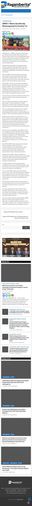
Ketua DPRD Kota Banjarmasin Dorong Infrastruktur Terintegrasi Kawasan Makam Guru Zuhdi (15, 468)
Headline (7, 283)
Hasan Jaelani (16, 28)
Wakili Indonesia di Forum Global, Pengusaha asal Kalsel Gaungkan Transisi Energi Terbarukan (15, 287)
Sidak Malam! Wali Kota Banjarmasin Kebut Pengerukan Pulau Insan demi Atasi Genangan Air (15, 382)
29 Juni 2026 (12, 329)
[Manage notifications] (28, 502)
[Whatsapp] (9, 33)
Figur (3, 283)
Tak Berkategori (6, 21)
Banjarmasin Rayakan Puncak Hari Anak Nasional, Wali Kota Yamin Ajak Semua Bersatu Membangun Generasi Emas (14, 439)
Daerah (18, 347)
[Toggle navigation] (4, 11)
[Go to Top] (29, 499)
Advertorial (6, 463)
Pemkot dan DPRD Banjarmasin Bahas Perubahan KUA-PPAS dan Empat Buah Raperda (14, 411)
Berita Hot (5, 262)
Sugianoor (10, 291)
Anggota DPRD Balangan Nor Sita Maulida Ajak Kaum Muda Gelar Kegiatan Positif (15, 217)
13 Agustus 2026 (6, 386)
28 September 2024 (7, 28)
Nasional (12, 283)
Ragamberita (19, 314)
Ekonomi (19, 319)
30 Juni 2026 (12, 314)
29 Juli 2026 (5, 472)
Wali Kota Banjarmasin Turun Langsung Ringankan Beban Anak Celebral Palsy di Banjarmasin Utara (19, 338)
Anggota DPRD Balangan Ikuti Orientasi (13, 212)
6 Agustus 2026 (6, 414)
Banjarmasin (12, 309)
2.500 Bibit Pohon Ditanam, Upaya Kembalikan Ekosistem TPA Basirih (19, 311)
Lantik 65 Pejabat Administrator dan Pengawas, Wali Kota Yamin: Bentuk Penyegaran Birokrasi (18, 350)
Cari (3, 224)
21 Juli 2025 (12, 353)
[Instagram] (12, 33)
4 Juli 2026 (4, 291)
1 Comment (23, 28)
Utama (17, 283)
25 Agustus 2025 (13, 342)
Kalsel (23, 309)
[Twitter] (6, 33)
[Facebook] (3, 33)
